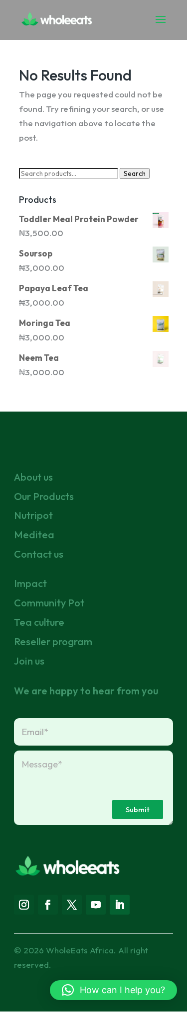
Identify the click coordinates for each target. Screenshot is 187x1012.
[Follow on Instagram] (24, 905)
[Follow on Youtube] (96, 905)
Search (135, 173)
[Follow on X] (72, 905)
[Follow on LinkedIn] (120, 905)
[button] (113, 990)
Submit (138, 809)
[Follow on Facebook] (48, 905)
